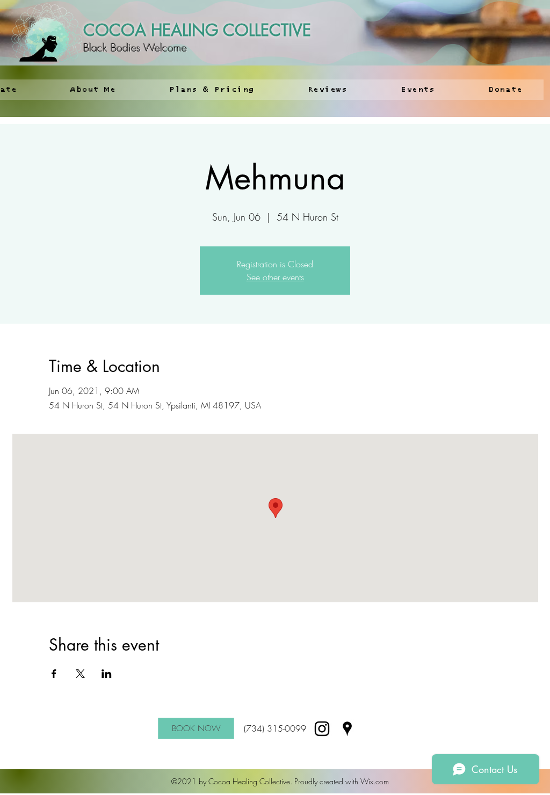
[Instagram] (322, 729)
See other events (275, 277)
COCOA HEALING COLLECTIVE (197, 30)
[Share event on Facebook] (54, 673)
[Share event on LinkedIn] (107, 673)
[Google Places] (347, 729)
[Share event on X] (80, 673)
